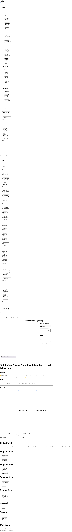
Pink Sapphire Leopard (41, 410)
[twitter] (45, 339)
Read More (2, 372)
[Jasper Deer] (8, 424)
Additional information (11, 356)
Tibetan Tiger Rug (11, 317)
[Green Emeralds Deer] (26, 398)
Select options (26, 408)
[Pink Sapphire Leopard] (44, 398)
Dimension (42, 326)
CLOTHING (2, 1)
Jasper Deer (2, 436)
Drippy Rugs (5, 317)
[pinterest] (47, 339)
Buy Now (41, 335)
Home (1, 317)
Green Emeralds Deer (23, 410)
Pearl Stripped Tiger (22, 436)
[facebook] (43, 339)
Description (3, 356)
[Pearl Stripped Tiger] (26, 424)
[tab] (4, 357)
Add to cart (48, 330)
